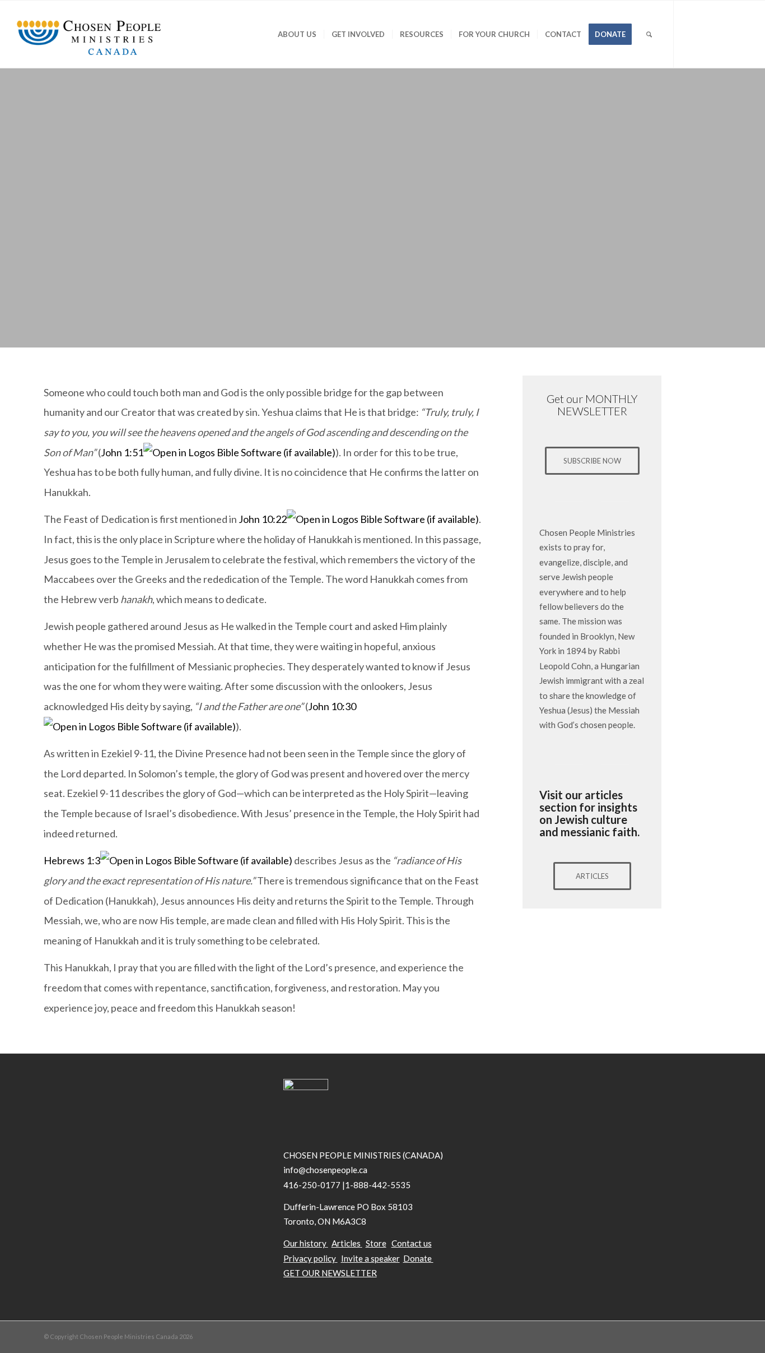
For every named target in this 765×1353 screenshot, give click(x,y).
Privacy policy (309, 1258)
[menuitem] (297, 34)
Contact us (411, 1243)
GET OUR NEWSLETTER (330, 1273)
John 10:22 (263, 519)
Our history (304, 1243)
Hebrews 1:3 (72, 860)
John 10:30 (332, 706)
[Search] (649, 34)
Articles (346, 1243)
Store (376, 1243)
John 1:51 (122, 452)
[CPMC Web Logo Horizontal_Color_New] (88, 34)
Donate (418, 1258)
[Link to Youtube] (724, 33)
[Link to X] (691, 33)
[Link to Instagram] (741, 33)
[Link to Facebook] (707, 33)
